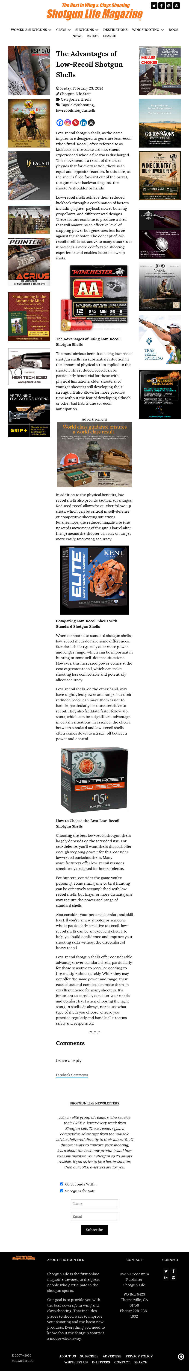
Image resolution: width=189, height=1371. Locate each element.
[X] (91, 122)
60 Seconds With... (80, 1184)
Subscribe (94, 1230)
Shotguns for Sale (79, 1191)
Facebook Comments (72, 1075)
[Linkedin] (83, 122)
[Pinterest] (75, 122)
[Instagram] (67, 122)
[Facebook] (59, 122)
